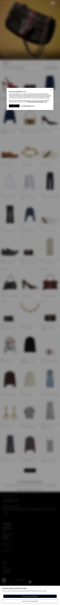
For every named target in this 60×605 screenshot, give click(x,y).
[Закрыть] (51, 89)
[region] (30, 99)
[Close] (30, 582)
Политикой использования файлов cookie (37, 101)
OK (14, 105)
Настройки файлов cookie (28, 106)
